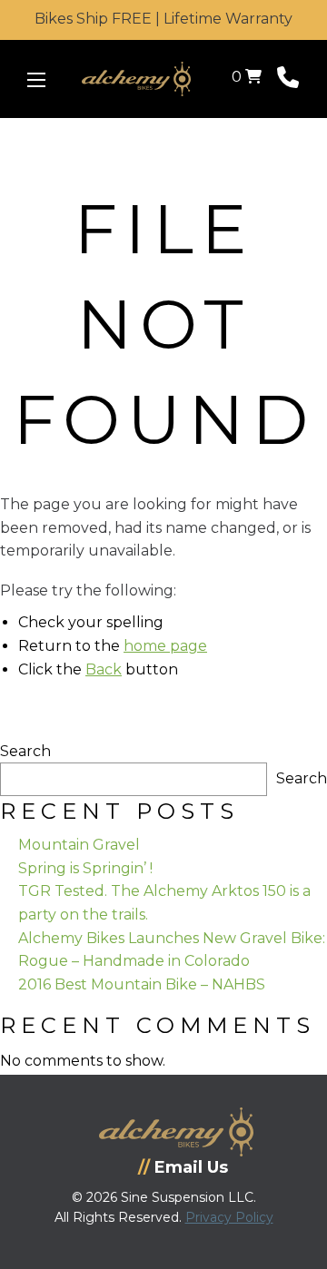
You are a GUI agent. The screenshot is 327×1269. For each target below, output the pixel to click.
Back (103, 669)
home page (165, 645)
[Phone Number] (288, 81)
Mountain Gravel (79, 844)
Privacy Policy (229, 1217)
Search (25, 751)
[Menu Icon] (36, 80)
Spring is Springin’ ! (85, 868)
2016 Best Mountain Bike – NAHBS (141, 984)
